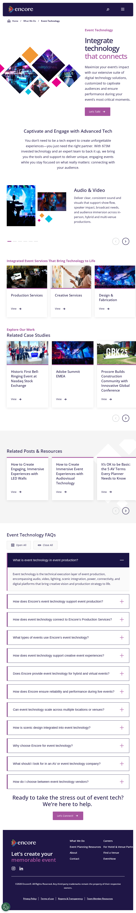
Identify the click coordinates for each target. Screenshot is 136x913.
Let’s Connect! (65, 815)
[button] (9, 241)
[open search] (108, 9)
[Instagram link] (13, 868)
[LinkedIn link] (21, 868)
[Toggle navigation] (123, 9)
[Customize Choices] (5, 906)
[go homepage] (21, 9)
